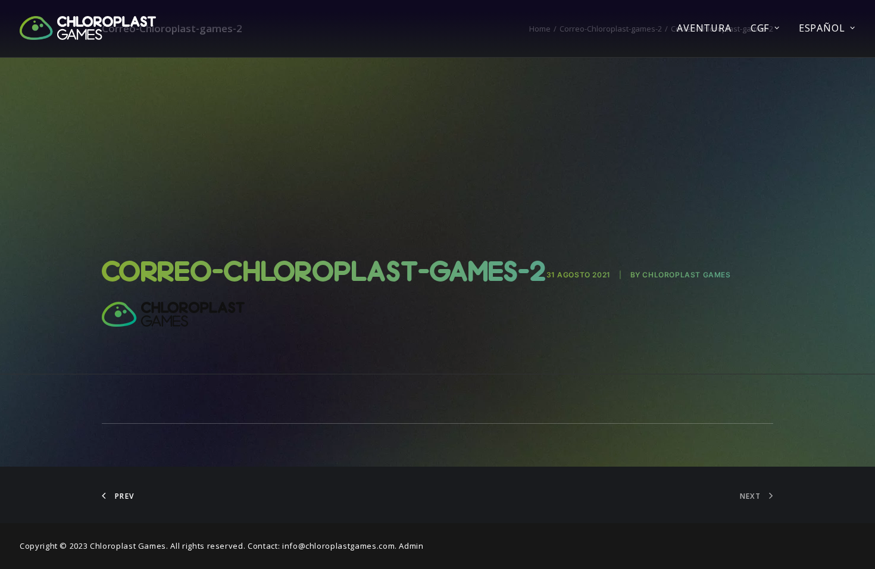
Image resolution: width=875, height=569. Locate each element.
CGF (760, 28)
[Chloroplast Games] (88, 28)
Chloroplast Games (686, 274)
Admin (411, 545)
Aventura (704, 28)
